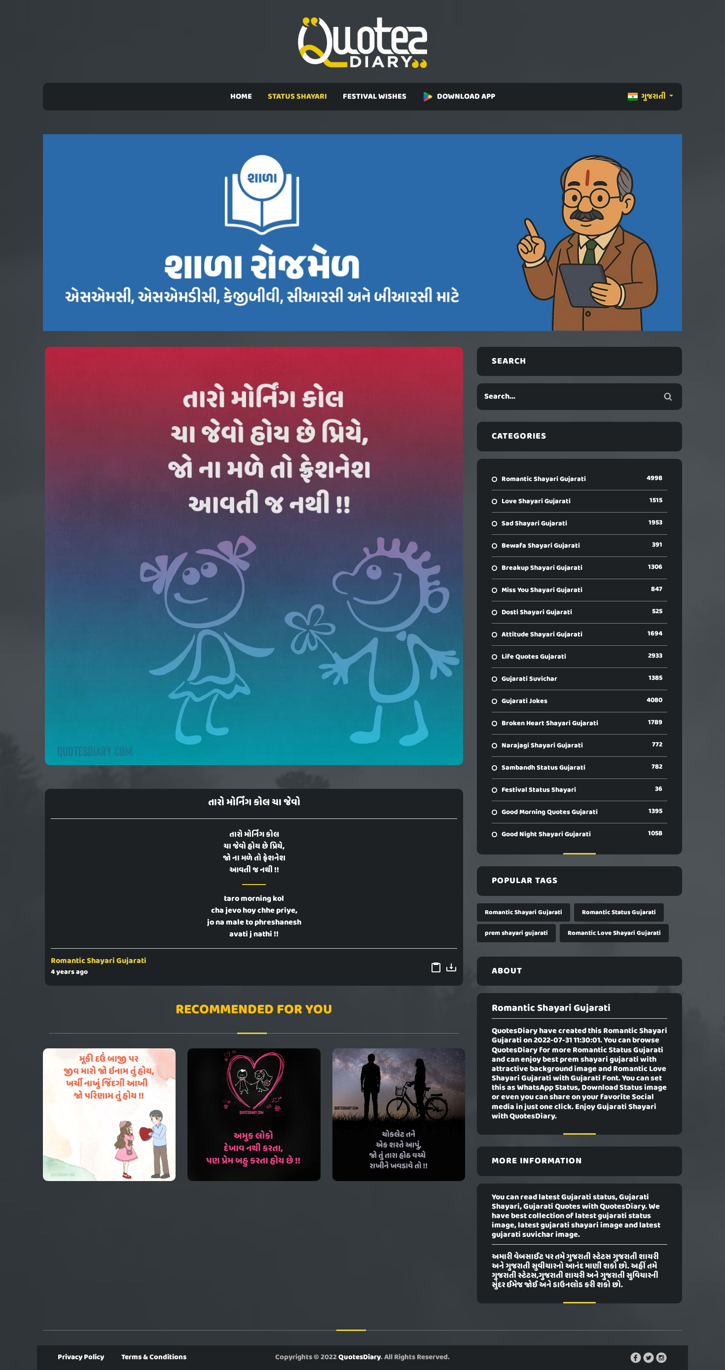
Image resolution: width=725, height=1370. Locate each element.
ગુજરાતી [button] (653, 96)
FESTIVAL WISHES (374, 96)
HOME (241, 96)
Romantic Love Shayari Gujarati (614, 933)
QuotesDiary (359, 1357)
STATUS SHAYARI (297, 96)
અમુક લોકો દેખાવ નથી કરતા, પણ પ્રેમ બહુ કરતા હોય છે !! (254, 1114)
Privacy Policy (81, 1357)
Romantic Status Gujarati (619, 912)
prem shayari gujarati (516, 933)
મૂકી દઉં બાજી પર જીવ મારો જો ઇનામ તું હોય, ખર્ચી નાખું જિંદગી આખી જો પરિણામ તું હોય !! (109, 1114)
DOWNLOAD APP (466, 96)
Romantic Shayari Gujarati (98, 961)
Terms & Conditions (153, 1357)
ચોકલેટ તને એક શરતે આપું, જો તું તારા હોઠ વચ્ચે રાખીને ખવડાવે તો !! (398, 1114)
